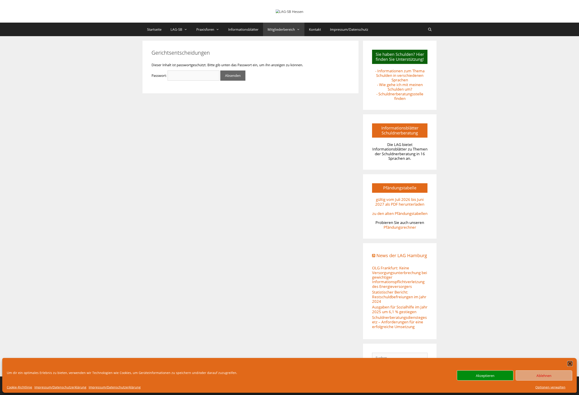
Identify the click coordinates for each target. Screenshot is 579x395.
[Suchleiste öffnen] (430, 29)
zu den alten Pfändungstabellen (399, 213)
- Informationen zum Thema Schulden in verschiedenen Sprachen (400, 75)
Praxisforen (205, 29)
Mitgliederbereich (281, 29)
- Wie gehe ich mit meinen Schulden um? (400, 87)
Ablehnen (543, 375)
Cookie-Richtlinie (19, 387)
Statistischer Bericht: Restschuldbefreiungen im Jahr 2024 (399, 296)
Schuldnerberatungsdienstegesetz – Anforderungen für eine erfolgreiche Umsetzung (399, 322)
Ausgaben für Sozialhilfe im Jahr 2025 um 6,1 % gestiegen (399, 309)
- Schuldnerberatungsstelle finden (399, 96)
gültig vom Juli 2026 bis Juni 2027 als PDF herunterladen (399, 202)
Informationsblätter (243, 29)
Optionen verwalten (550, 387)
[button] (570, 363)
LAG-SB (176, 29)
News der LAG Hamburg (401, 255)
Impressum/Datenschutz (349, 29)
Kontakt (315, 29)
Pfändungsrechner (400, 227)
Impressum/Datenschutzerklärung (60, 387)
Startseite (154, 29)
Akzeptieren (485, 375)
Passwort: (160, 75)
